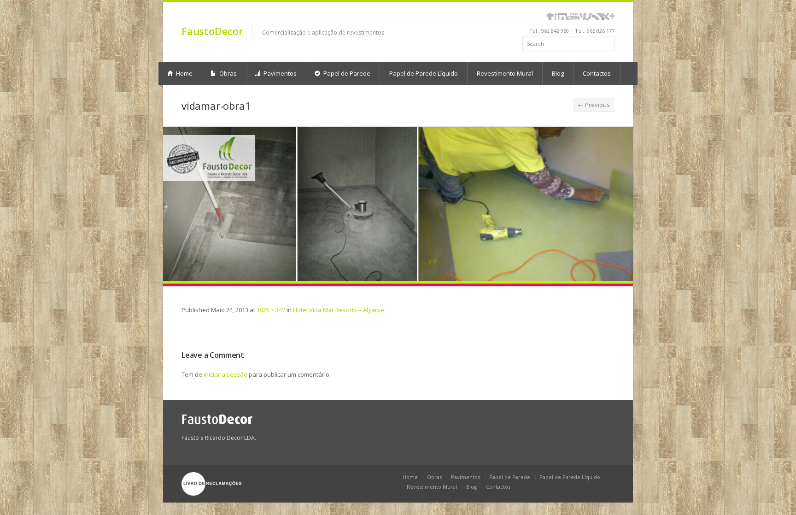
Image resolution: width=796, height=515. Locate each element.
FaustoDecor (212, 31)
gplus (608, 16)
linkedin (561, 16)
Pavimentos (279, 73)
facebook (550, 16)
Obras (227, 73)
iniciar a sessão (225, 374)
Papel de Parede (346, 73)
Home (184, 73)
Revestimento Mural (505, 73)
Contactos (597, 73)
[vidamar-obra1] (398, 206)
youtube (573, 16)
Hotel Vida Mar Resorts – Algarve (338, 310)
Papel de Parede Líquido (423, 73)
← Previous (594, 105)
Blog (558, 73)
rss (598, 16)
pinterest (585, 16)
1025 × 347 (271, 310)
